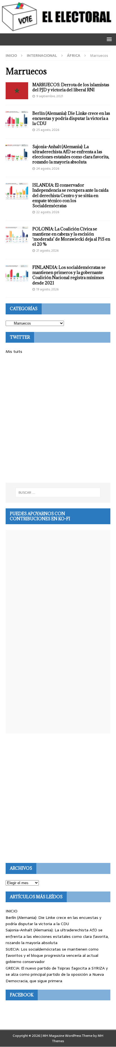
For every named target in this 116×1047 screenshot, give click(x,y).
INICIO (11, 911)
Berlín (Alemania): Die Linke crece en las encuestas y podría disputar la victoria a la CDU (71, 118)
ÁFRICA (73, 56)
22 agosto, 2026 (47, 212)
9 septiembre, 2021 (49, 96)
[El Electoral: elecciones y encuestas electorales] (58, 30)
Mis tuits (14, 351)
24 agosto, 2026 (47, 168)
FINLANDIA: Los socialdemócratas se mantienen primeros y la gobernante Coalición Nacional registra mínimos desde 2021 (69, 275)
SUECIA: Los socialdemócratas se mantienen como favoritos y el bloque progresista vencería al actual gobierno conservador (52, 955)
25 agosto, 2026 (47, 129)
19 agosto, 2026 (47, 289)
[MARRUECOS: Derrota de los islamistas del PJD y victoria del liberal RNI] (17, 90)
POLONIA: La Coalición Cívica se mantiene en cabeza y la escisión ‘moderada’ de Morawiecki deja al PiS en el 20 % (71, 236)
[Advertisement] (58, 418)
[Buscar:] (58, 492)
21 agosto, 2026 (47, 250)
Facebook (22, 995)
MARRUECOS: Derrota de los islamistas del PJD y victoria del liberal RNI (70, 87)
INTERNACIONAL (42, 56)
